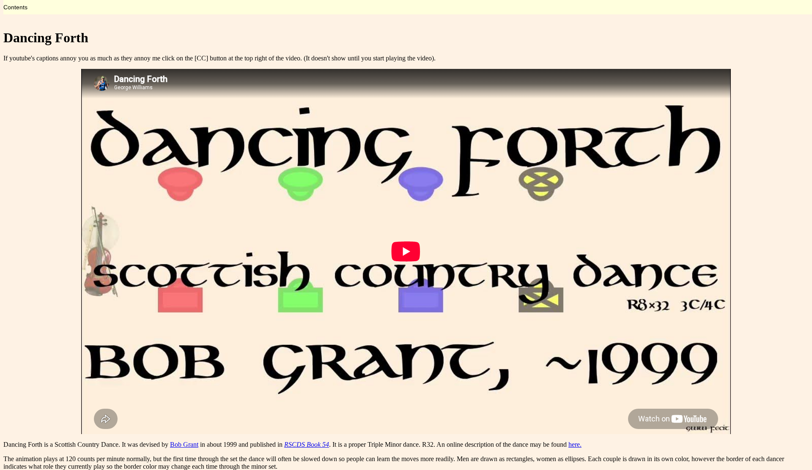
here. (575, 444)
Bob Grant (184, 444)
